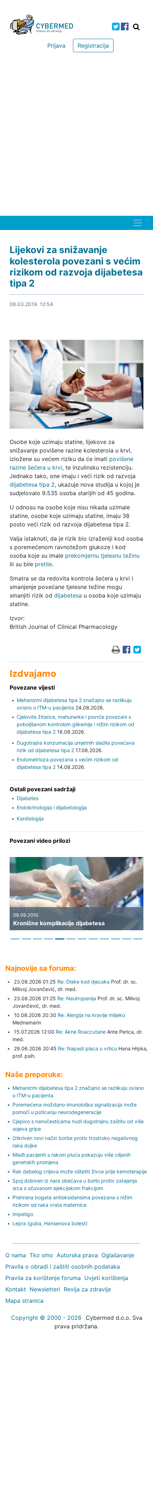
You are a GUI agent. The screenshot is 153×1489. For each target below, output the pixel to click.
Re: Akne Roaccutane (81, 1032)
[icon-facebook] (124, 26)
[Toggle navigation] (138, 223)
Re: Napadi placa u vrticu (87, 1048)
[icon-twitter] (115, 26)
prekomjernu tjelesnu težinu (102, 555)
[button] (15, 899)
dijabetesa (68, 595)
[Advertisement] (76, 135)
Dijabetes (27, 798)
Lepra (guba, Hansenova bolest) (50, 1223)
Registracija (93, 45)
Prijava (56, 45)
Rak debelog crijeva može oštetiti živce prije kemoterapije (79, 1171)
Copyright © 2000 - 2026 (46, 1317)
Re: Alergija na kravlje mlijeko (91, 1015)
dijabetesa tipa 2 (32, 484)
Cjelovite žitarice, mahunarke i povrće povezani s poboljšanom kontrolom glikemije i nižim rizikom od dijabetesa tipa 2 (75, 724)
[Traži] (136, 26)
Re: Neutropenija (76, 998)
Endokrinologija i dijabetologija (52, 807)
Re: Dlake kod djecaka (83, 982)
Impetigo (22, 1214)
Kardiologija (30, 818)
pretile (43, 564)
